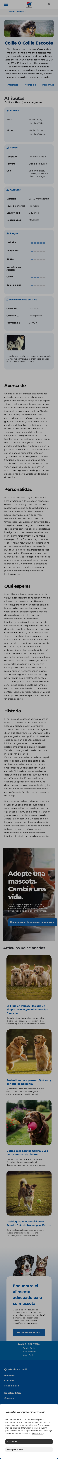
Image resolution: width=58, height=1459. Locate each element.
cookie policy (38, 1433)
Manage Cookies (15, 1450)
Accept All (12, 1442)
